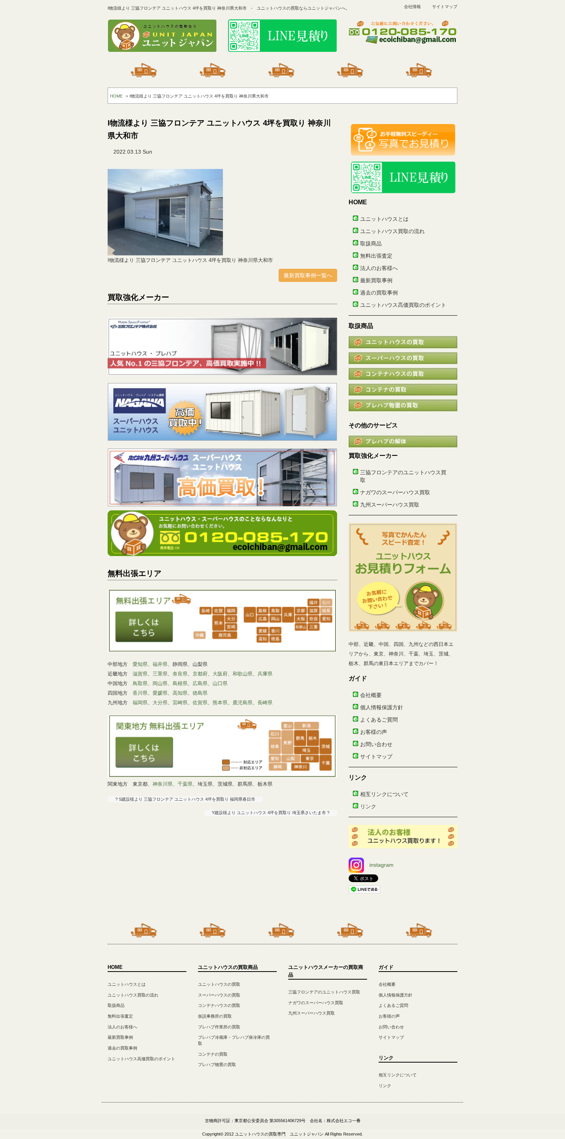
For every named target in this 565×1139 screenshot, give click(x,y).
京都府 (200, 674)
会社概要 (371, 695)
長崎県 (265, 702)
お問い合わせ (376, 744)
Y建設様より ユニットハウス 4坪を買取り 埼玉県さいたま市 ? (270, 812)
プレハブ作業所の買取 (219, 1027)
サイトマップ (444, 6)
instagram (381, 865)
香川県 (140, 693)
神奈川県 (163, 784)
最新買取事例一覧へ (308, 275)
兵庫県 (265, 674)
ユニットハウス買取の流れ (392, 231)
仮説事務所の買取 (215, 1016)
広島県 (200, 683)
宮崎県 (180, 702)
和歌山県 (243, 674)
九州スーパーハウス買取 (389, 505)
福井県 (160, 664)
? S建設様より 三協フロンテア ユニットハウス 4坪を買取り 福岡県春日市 (185, 799)
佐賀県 (200, 702)
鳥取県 (140, 683)
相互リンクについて (384, 794)
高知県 (180, 693)
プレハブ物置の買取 (217, 1064)
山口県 (220, 683)
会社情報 (412, 6)
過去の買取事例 (379, 293)
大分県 (160, 702)
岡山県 (160, 683)
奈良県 (180, 674)
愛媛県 (160, 693)
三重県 (160, 674)
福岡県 (140, 702)
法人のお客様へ (379, 268)
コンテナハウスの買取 (219, 1005)
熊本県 (220, 702)
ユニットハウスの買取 (219, 984)
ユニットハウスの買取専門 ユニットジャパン (279, 1134)
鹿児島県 (243, 702)
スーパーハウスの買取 (219, 995)
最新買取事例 (376, 280)
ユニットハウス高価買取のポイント (403, 305)
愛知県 (140, 664)
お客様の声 (373, 732)
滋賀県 (140, 674)
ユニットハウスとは (384, 219)
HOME (116, 96)
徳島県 (200, 693)
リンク (368, 806)
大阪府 (220, 674)
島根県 (180, 683)
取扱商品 (371, 243)
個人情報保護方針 (381, 707)
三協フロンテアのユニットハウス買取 (324, 992)
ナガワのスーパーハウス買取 (395, 492)
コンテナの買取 (213, 1054)
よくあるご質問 (379, 720)
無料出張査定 (376, 256)
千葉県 (185, 784)
